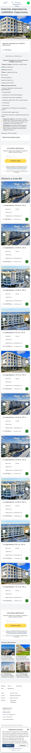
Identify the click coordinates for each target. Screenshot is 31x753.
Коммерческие (11, 688)
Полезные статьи (14, 693)
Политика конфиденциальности (15, 748)
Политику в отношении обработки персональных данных (17, 168)
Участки (9, 686)
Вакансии (3, 700)
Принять (8, 745)
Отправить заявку (15, 160)
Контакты (3, 697)
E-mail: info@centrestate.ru (8, 719)
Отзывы (3, 695)
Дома (2, 688)
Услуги (2, 693)
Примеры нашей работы (15, 695)
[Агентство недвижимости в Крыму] (17, 3)
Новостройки (19, 686)
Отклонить (23, 745)
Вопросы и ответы (14, 697)
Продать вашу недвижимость (13, 701)
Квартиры (3, 686)
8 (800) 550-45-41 (7, 708)
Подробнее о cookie (15, 750)
